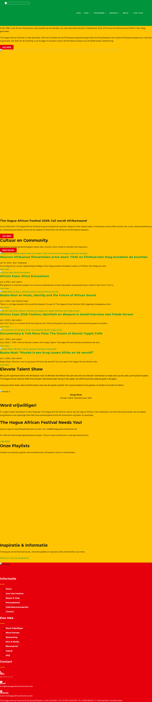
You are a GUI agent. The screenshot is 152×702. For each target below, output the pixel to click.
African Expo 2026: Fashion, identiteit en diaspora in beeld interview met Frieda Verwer (66, 314)
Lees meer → (6, 269)
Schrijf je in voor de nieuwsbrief (14, 558)
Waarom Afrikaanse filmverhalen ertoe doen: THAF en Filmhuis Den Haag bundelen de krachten (74, 257)
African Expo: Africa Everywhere (24, 276)
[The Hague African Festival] (17, 12)
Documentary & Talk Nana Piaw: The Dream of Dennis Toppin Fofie (51, 333)
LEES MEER (5, 441)
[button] (90, 13)
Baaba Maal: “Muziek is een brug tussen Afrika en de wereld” (46, 352)
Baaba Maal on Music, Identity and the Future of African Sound (48, 295)
